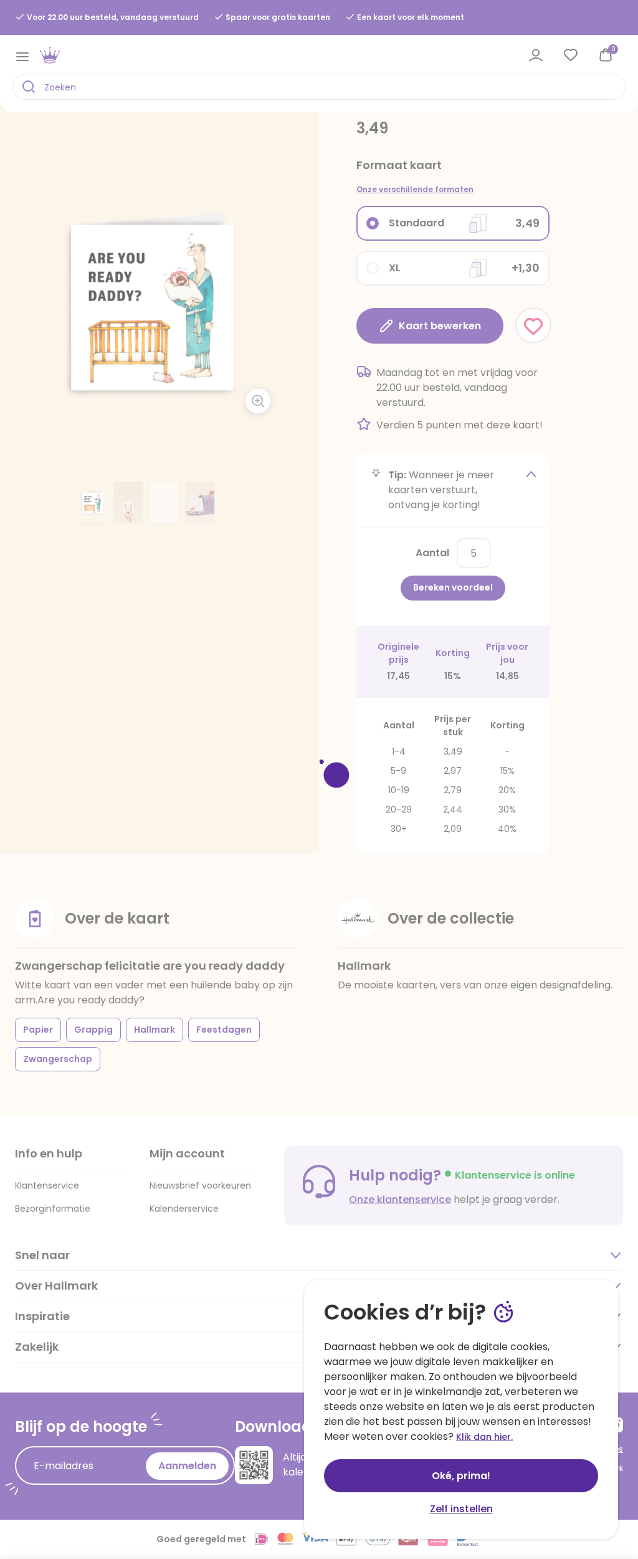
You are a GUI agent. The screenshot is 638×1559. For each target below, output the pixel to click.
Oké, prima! (461, 1476)
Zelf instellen (461, 1508)
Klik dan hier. (484, 1437)
